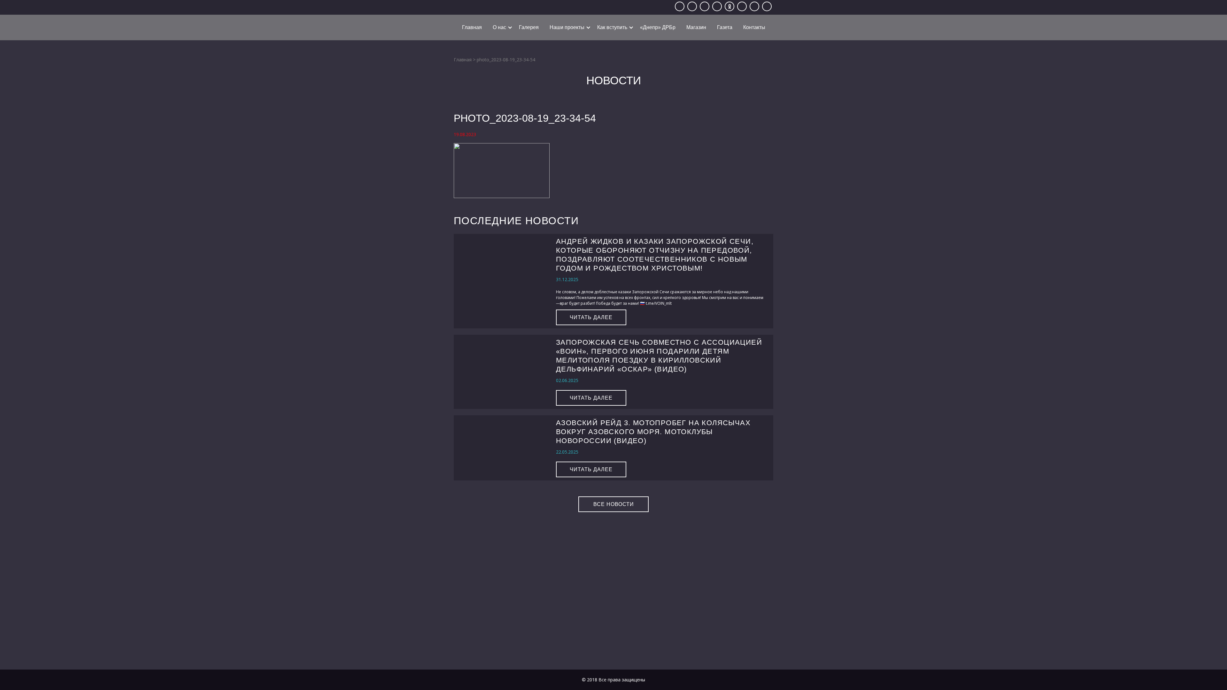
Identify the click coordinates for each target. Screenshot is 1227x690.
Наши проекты (567, 27)
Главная (472, 27)
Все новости (613, 504)
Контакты (754, 27)
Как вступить (612, 27)
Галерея (529, 27)
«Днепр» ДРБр (657, 27)
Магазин (696, 27)
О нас (499, 27)
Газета (724, 27)
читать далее (591, 317)
